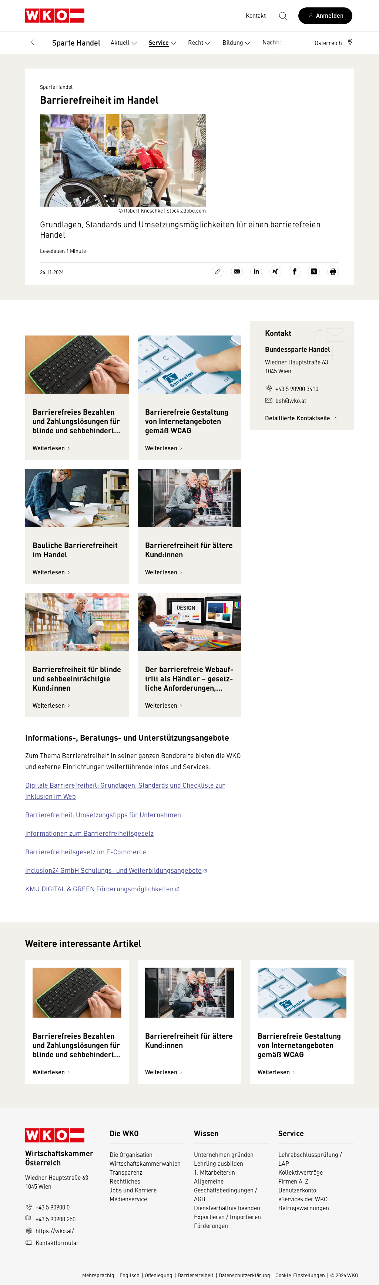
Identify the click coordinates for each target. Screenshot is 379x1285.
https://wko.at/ (55, 1230)
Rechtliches (125, 1181)
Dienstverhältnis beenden (227, 1208)
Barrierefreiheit (196, 1275)
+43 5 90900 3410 (296, 388)
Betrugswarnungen (304, 1208)
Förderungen (211, 1225)
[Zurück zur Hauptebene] (32, 42)
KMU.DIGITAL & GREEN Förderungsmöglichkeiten (99, 888)
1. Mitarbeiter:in (214, 1172)
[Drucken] (333, 271)
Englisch (130, 1275)
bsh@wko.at (290, 400)
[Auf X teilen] (314, 271)
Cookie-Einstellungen (300, 1275)
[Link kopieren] (218, 271)
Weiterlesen (49, 448)
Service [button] (159, 42)
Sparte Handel (76, 42)
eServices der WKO (303, 1199)
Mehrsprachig (98, 1275)
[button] (334, 42)
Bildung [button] (232, 42)
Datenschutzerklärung (244, 1275)
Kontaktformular (57, 1242)
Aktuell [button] (120, 42)
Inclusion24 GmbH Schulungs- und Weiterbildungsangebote (113, 870)
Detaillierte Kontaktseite (298, 418)
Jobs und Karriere (133, 1190)
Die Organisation (131, 1154)
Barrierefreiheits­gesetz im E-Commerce (85, 851)
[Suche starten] (283, 15)
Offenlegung (158, 1275)
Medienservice (128, 1199)
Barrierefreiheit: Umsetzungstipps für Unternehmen (103, 814)
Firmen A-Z (293, 1181)
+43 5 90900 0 (53, 1207)
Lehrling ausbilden (218, 1163)
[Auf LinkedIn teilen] (256, 271)
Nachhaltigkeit (281, 42)
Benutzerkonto (297, 1190)
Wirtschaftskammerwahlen (145, 1163)
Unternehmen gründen (224, 1154)
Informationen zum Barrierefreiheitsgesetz (89, 833)
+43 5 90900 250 (56, 1219)
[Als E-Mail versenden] (237, 271)
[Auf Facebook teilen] (295, 271)
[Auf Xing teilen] (275, 271)
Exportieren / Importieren (227, 1216)
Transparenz (126, 1172)
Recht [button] (195, 42)
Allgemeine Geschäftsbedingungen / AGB (225, 1190)
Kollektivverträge (300, 1172)
